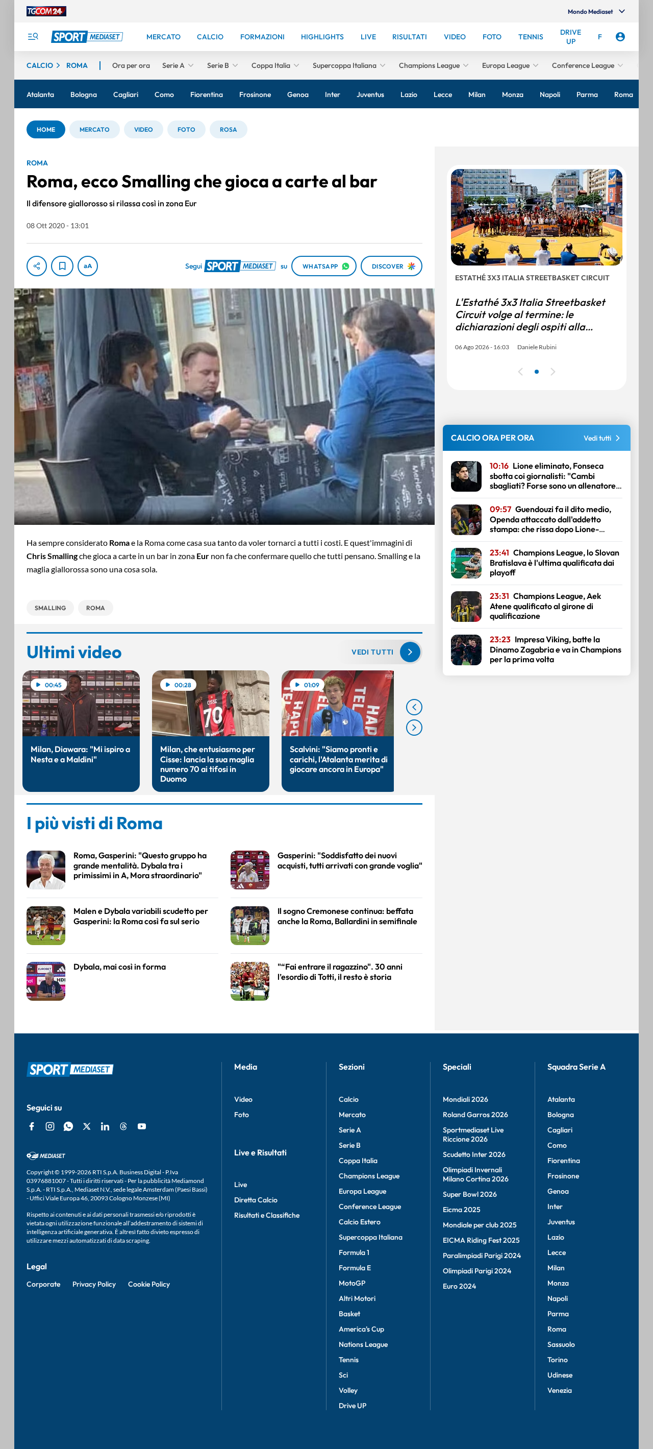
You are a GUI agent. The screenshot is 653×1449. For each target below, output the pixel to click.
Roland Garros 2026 (475, 1114)
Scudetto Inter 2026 (474, 1154)
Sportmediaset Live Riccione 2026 (473, 1134)
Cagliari (559, 1129)
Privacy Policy (94, 1284)
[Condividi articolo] (37, 266)
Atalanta (561, 1099)
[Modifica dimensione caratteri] (88, 266)
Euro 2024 (459, 1286)
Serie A (350, 1129)
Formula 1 (354, 1252)
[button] (46, 129)
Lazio (555, 1237)
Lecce (556, 1252)
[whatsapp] (68, 1126)
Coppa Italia (358, 1160)
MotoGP (352, 1283)
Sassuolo (561, 1344)
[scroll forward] (414, 727)
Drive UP (352, 1405)
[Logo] (88, 37)
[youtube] (142, 1126)
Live (240, 1184)
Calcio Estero (360, 1221)
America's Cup (361, 1329)
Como (557, 1145)
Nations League (363, 1344)
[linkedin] (105, 1126)
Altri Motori (357, 1298)
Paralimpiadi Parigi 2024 (482, 1255)
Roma (556, 1329)
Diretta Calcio (256, 1199)
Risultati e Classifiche (266, 1215)
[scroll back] (414, 707)
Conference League (370, 1206)
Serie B (350, 1145)
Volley (348, 1390)
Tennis (349, 1359)
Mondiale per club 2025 (480, 1224)
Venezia (559, 1390)
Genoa (558, 1191)
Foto (241, 1114)
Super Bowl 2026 (470, 1194)
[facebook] (32, 1126)
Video (243, 1099)
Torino (557, 1359)
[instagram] (50, 1126)
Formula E (355, 1267)
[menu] (32, 37)
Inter (555, 1206)
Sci (343, 1375)
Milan (556, 1267)
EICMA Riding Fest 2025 (481, 1240)
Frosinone (563, 1175)
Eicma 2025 (462, 1209)
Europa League (362, 1191)
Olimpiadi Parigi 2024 (477, 1270)
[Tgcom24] (46, 11)
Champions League (369, 1175)
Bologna (560, 1114)
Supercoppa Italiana (371, 1237)
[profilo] (620, 37)
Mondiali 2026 (465, 1099)
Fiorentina (563, 1160)
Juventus (561, 1221)
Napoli (557, 1298)
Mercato (352, 1114)
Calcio (349, 1099)
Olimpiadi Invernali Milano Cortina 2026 (476, 1174)
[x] (87, 1126)
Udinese (559, 1375)
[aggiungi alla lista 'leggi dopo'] (62, 266)
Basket (349, 1313)
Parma (558, 1313)
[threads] (123, 1126)
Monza (558, 1283)
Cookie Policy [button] (149, 1284)
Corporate (43, 1284)
